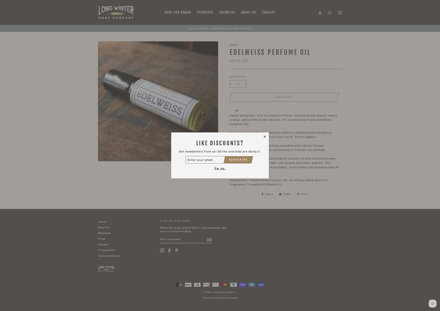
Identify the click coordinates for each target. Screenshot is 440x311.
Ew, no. (219, 168)
